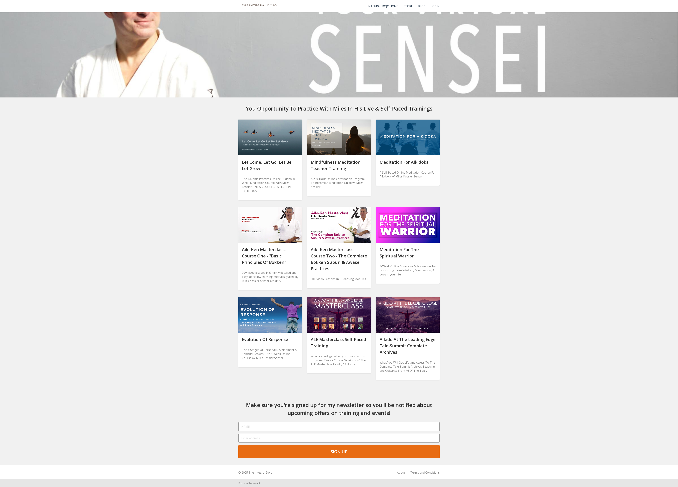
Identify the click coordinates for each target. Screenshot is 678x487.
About (401, 472)
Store (408, 6)
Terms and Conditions (425, 472)
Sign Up (339, 452)
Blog (422, 6)
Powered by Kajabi (249, 483)
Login (435, 6)
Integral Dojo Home (382, 6)
